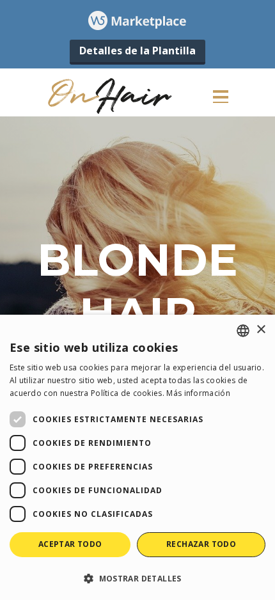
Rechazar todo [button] (201, 544)
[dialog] (137, 457)
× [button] (260, 330)
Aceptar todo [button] (70, 544)
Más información (198, 393)
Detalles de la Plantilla (137, 50)
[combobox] (243, 330)
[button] (137, 578)
